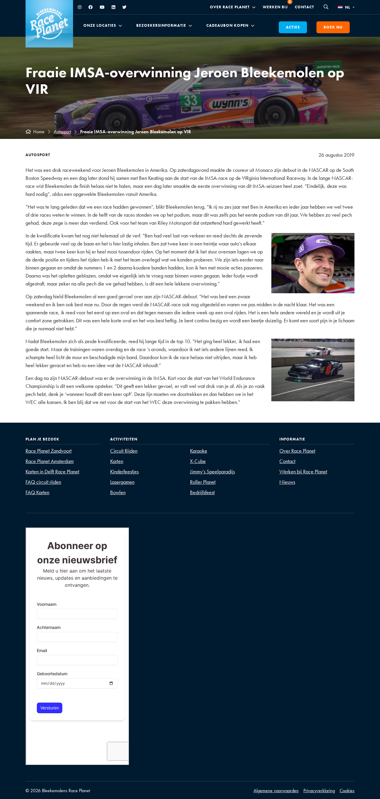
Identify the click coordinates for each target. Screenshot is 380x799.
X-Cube (198, 461)
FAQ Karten (37, 492)
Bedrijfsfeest (202, 492)
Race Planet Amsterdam (50, 461)
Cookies (347, 790)
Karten (116, 461)
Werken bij (275, 6)
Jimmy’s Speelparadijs (212, 471)
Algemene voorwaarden (276, 790)
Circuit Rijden (123, 450)
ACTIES (293, 27)
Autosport (62, 132)
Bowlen (118, 492)
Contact (304, 6)
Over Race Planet (230, 7)
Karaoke (198, 450)
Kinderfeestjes (124, 471)
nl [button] (347, 7)
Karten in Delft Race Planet (52, 471)
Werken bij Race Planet (303, 471)
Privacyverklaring (319, 790)
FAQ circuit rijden (43, 481)
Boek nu (333, 27)
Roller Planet (203, 481)
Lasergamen (122, 481)
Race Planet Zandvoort (49, 450)
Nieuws (287, 481)
